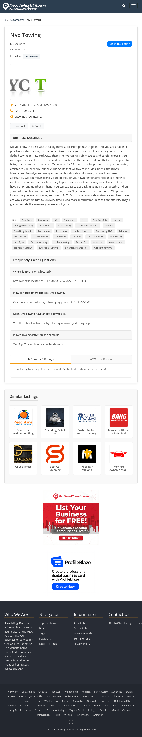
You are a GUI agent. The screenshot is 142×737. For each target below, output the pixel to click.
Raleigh (92, 710)
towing (117, 219)
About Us (79, 623)
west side (98, 242)
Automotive (17, 20)
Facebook (20, 126)
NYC (84, 219)
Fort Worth (103, 696)
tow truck (43, 219)
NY (55, 219)
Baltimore (25, 705)
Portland (105, 701)
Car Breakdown (96, 236)
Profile (38, 126)
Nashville (92, 701)
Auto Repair (46, 225)
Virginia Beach (76, 710)
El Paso (25, 701)
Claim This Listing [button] (120, 44)
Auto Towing (64, 225)
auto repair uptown (48, 247)
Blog (42, 628)
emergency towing (23, 225)
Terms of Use (82, 638)
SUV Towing (20, 236)
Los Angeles (28, 691)
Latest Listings (48, 643)
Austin (22, 696)
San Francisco (53, 696)
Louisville (40, 705)
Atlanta (39, 710)
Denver (14, 701)
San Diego (116, 691)
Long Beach (15, 710)
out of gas (19, 242)
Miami (115, 710)
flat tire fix (81, 242)
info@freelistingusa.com (127, 623)
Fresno (97, 705)
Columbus (87, 696)
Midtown (123, 231)
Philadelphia (71, 691)
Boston (65, 701)
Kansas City (128, 705)
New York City (100, 219)
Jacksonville (36, 696)
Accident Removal (103, 247)
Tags (42, 633)
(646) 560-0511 (24, 111)
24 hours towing (39, 242)
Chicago (42, 691)
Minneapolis (43, 714)
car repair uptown (23, 247)
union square (116, 242)
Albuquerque (71, 705)
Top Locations (47, 623)
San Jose (10, 696)
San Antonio (101, 691)
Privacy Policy (82, 643)
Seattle (130, 696)
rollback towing (61, 242)
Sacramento (111, 705)
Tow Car (76, 236)
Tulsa (57, 714)
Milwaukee (54, 705)
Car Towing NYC (104, 231)
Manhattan (44, 231)
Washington (51, 701)
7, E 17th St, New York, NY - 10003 (36, 105)
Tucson (86, 705)
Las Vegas (11, 705)
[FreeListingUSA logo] (24, 6)
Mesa (28, 710)
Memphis (78, 701)
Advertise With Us (85, 633)
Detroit (37, 701)
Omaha (104, 710)
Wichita (68, 714)
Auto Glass (69, 219)
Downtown (60, 236)
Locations (45, 638)
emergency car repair (76, 247)
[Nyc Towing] (28, 81)
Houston (56, 691)
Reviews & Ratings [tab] (42, 359)
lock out (109, 225)
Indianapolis (71, 696)
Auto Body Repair (23, 231)
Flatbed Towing (40, 236)
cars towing (116, 236)
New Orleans (82, 714)
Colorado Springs (56, 710)
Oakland (126, 710)
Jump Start (61, 231)
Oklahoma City (122, 701)
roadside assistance (88, 225)
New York (27, 219)
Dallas (129, 691)
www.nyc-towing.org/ (28, 116)
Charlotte (118, 696)
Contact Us (80, 628)
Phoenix (86, 691)
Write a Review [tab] (102, 359)
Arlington (98, 714)
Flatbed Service (81, 231)
